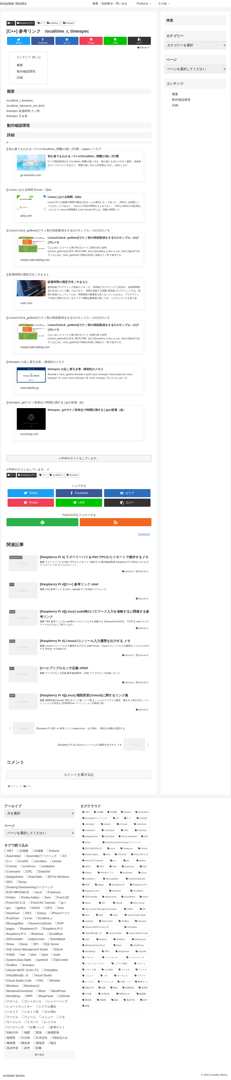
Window (55, 980)
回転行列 (12, 1032)
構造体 (25, 1042)
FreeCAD (63, 897)
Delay (23, 882)
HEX (28, 913)
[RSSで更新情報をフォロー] (115, 522)
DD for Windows (58, 876)
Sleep (24, 944)
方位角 (25, 1037)
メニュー (47, 1017)
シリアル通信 (47, 1006)
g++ (63, 902)
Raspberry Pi (29, 928)
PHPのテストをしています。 (80, 458)
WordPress (58, 991)
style (45, 954)
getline (21, 907)
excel (38, 892)
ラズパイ (33, 1022)
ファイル (12, 1017)
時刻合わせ (60, 1037)
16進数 (38, 850)
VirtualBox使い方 (18, 975)
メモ (62, 1017)
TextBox (12, 965)
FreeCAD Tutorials (43, 902)
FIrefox (11, 897)
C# (65, 856)
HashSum (13, 913)
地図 (27, 1032)
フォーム (30, 1017)
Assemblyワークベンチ (42, 856)
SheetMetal (58, 939)
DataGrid (44, 871)
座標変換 (53, 1032)
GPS (49, 907)
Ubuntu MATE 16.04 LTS (23, 970)
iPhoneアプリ (61, 913)
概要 (20, 65)
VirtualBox (51, 970)
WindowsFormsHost (20, 991)
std (23, 954)
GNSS (36, 907)
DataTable (35, 876)
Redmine (37, 933)
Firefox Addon (30, 897)
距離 (39, 1048)
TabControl (61, 959)
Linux (28, 918)
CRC (29, 871)
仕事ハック (37, 1027)
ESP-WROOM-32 (18, 892)
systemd (42, 959)
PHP (61, 923)
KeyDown (13, 918)
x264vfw (64, 996)
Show (10, 944)
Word (42, 991)
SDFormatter (15, 939)
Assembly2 (14, 856)
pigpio (11, 928)
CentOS (23, 861)
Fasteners (54, 892)
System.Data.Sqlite (19, 959)
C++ (12, 23)
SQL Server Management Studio (27, 949)
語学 (27, 1048)
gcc (9, 907)
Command (13, 871)
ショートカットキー (20, 1006)
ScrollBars (56, 933)
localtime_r (54, 23)
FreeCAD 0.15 (16, 902)
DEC (10, 882)
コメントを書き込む (79, 774)
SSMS (11, 954)
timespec (69, 23)
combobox (48, 866)
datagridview (15, 876)
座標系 (11, 1037)
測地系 (40, 1042)
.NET (10, 850)
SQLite (58, 949)
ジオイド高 (31, 1011)
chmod (57, 861)
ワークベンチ (15, 1027)
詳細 (20, 77)
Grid (61, 907)
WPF (29, 996)
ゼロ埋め (50, 1011)
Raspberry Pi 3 (52, 928)
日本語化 (41, 1037)
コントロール (33, 1001)
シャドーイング (57, 1001)
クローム (12, 1001)
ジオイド (12, 1011)
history (42, 913)
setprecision (37, 939)
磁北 (53, 1042)
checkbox (40, 861)
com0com (29, 866)
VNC (41, 980)
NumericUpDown (40, 923)
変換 (39, 1032)
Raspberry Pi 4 (26, 23)
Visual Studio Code (19, 980)
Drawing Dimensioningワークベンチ (30, 887)
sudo (57, 954)
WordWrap (13, 996)
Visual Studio (43, 975)
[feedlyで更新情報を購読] (42, 522)
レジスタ (50, 1022)
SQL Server (51, 944)
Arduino (54, 850)
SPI (36, 944)
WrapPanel (46, 996)
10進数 (23, 850)
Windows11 (32, 985)
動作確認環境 (26, 71)
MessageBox (15, 923)
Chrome (12, 866)
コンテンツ (23, 57)
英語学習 (12, 1048)
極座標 (11, 1042)
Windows (13, 985)
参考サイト (57, 1027)
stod (33, 954)
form (48, 897)
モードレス (14, 1022)
